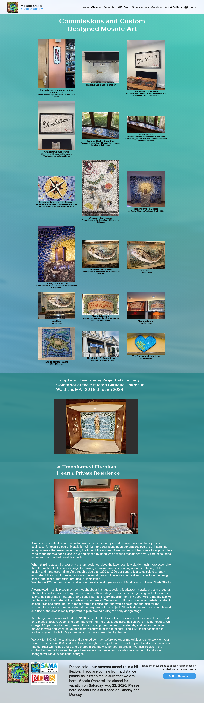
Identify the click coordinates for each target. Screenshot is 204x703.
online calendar (168, 665)
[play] (131, 451)
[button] (157, 7)
